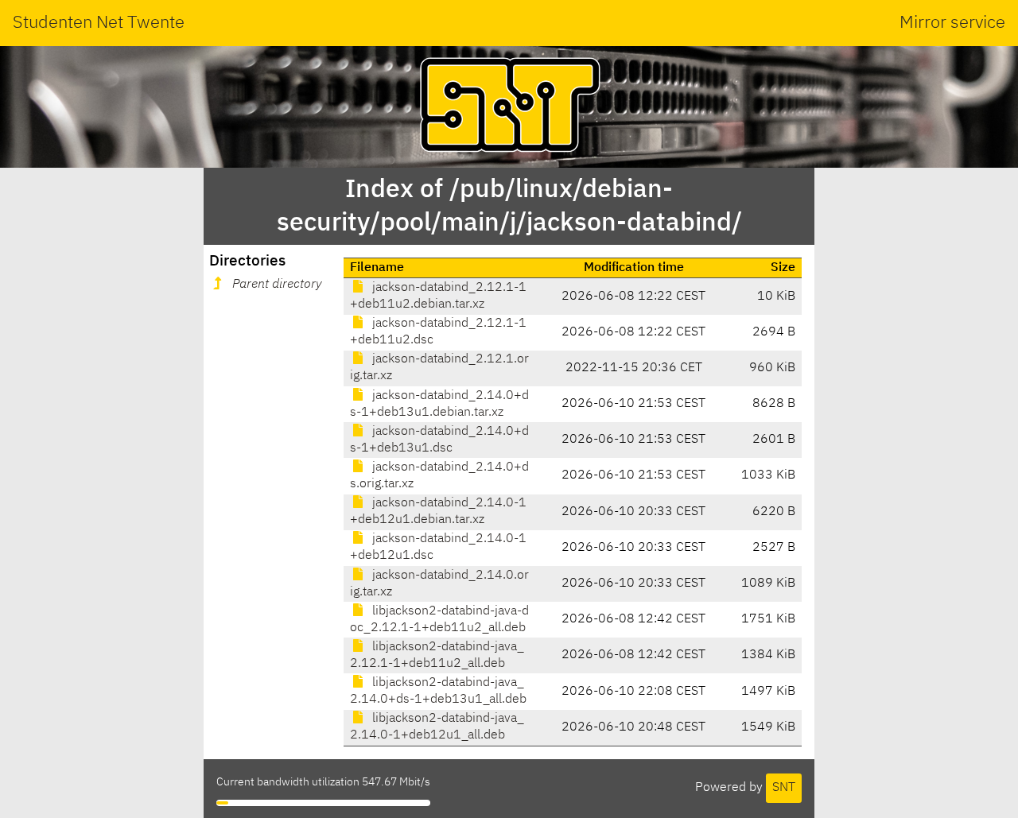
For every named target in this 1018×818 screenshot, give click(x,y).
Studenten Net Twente (99, 23)
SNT (783, 787)
